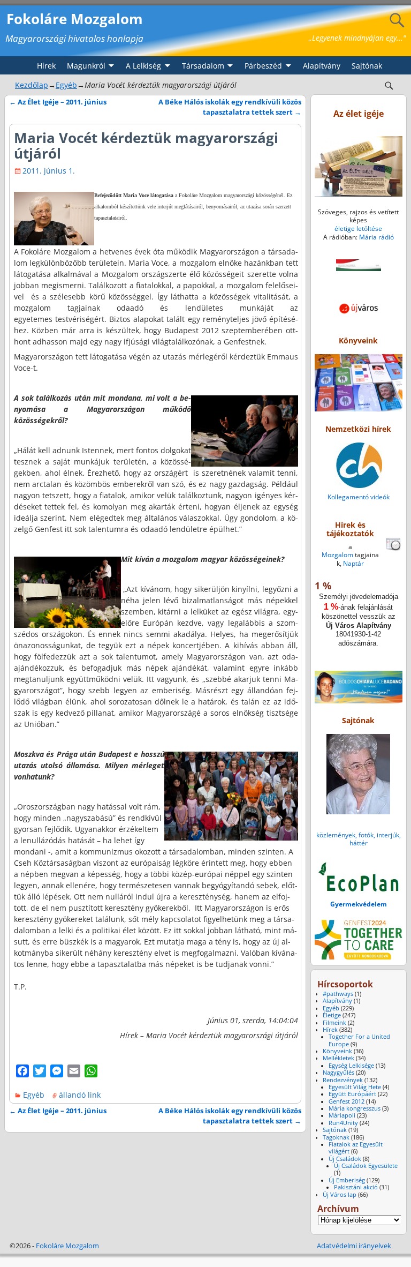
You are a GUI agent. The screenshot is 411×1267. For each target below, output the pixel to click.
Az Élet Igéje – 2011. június (57, 102)
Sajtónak (367, 66)
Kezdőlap (31, 85)
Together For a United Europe (359, 1040)
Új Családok (345, 1159)
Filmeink (334, 1022)
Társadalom (203, 66)
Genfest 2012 (346, 1101)
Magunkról (86, 66)
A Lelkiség (143, 66)
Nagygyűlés (338, 1072)
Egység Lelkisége (351, 1065)
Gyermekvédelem (358, 904)
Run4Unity (343, 1123)
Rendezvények (343, 1080)
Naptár (353, 563)
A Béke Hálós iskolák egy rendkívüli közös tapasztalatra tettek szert (229, 107)
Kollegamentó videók (359, 496)
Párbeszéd (263, 66)
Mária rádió (376, 237)
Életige (332, 1015)
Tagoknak (336, 1137)
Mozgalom (337, 554)
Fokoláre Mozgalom (74, 18)
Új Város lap (339, 1194)
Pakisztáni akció (356, 1187)
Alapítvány (321, 66)
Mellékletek (338, 1058)
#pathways (338, 994)
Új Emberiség (347, 1180)
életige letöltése (358, 228)
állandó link (80, 1095)
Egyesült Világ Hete (355, 1087)
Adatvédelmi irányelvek (354, 1245)
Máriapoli (342, 1115)
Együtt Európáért (352, 1094)
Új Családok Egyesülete (366, 1165)
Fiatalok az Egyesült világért (356, 1148)
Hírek (46, 66)
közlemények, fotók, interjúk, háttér (358, 839)
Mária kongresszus (354, 1108)
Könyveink (337, 1051)
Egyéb (66, 85)
